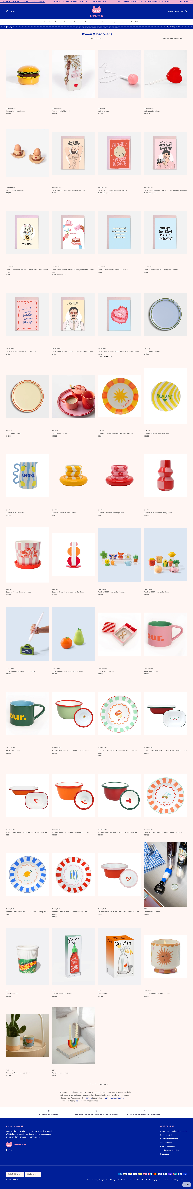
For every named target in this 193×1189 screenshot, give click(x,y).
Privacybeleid (166, 1135)
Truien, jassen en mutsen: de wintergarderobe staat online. (81, 2)
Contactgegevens (167, 1146)
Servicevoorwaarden (169, 1139)
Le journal (124, 22)
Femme (57, 22)
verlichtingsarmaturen (114, 1098)
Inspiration (164, 1154)
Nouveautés (47, 22)
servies (79, 1101)
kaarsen (88, 1098)
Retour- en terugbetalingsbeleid (173, 1131)
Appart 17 (15, 1180)
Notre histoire (135, 22)
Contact (147, 22)
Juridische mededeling (169, 1150)
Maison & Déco (102, 22)
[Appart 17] (96, 11)
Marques (114, 22)
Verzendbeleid (166, 1142)
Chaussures (77, 22)
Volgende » (103, 1084)
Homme (66, 22)
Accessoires (89, 22)
